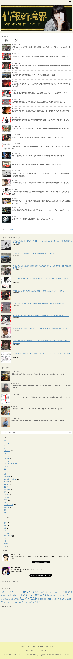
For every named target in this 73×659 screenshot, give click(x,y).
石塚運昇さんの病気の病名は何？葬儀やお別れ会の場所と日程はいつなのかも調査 (37, 420)
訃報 (5, 530)
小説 (5, 487)
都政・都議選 (8, 536)
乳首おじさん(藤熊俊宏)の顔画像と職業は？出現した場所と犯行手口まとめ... (39, 291)
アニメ (6, 445)
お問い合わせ (44, 650)
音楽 (5, 546)
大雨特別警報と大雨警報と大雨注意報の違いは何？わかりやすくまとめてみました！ (41, 120)
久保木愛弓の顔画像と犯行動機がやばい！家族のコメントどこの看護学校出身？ (39, 93)
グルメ (6, 453)
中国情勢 (6, 466)
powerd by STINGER (39, 656)
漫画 (5, 510)
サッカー (6, 458)
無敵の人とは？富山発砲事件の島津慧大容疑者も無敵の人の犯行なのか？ (37, 164)
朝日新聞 (6, 494)
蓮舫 (5, 525)
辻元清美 (6, 533)
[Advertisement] (15, 625)
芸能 (5, 523)
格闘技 (6, 500)
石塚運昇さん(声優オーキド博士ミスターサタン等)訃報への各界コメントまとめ (36, 409)
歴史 (5, 502)
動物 (5, 474)
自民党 (6, 520)
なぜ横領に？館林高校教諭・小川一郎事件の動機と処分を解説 (33, 75)
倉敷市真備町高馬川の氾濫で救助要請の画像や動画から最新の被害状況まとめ (39, 102)
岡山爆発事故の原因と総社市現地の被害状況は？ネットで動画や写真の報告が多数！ (41, 111)
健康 (5, 469)
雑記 (5, 541)
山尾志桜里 (7, 489)
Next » (11, 229)
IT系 (5, 440)
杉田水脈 (6, 497)
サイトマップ (34, 650)
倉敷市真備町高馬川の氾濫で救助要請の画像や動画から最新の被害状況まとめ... (40, 303)
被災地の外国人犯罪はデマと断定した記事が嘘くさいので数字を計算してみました (40, 183)
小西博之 (6, 484)
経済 (5, 518)
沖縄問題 (6, 507)
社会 (5, 512)
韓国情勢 (6, 543)
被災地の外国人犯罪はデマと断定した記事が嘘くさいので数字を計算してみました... (41, 328)
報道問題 (6, 481)
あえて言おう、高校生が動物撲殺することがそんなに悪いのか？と (35, 219)
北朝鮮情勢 (7, 476)
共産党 (6, 471)
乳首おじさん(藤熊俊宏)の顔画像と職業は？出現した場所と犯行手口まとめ (37, 137)
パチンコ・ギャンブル (10, 463)
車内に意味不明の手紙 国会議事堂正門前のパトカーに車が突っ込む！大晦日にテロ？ (41, 210)
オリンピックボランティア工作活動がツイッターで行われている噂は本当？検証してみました (41, 397)
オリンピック (8, 448)
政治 (5, 492)
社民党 (6, 515)
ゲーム (6, 456)
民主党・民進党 (8, 505)
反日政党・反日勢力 (10, 479)
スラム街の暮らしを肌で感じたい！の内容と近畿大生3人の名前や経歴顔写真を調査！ (41, 128)
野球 (5, 538)
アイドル (6, 443)
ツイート (4, 584)
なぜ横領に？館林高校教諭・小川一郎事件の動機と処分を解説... (35, 253)
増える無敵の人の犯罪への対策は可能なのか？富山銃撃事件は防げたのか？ (38, 156)
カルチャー (7, 451)
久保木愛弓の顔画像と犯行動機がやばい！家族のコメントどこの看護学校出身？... (41, 316)
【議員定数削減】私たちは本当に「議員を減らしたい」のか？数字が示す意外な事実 (38, 374)
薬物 (5, 528)
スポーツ (6, 461)
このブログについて (25, 646)
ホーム (27, 650)
